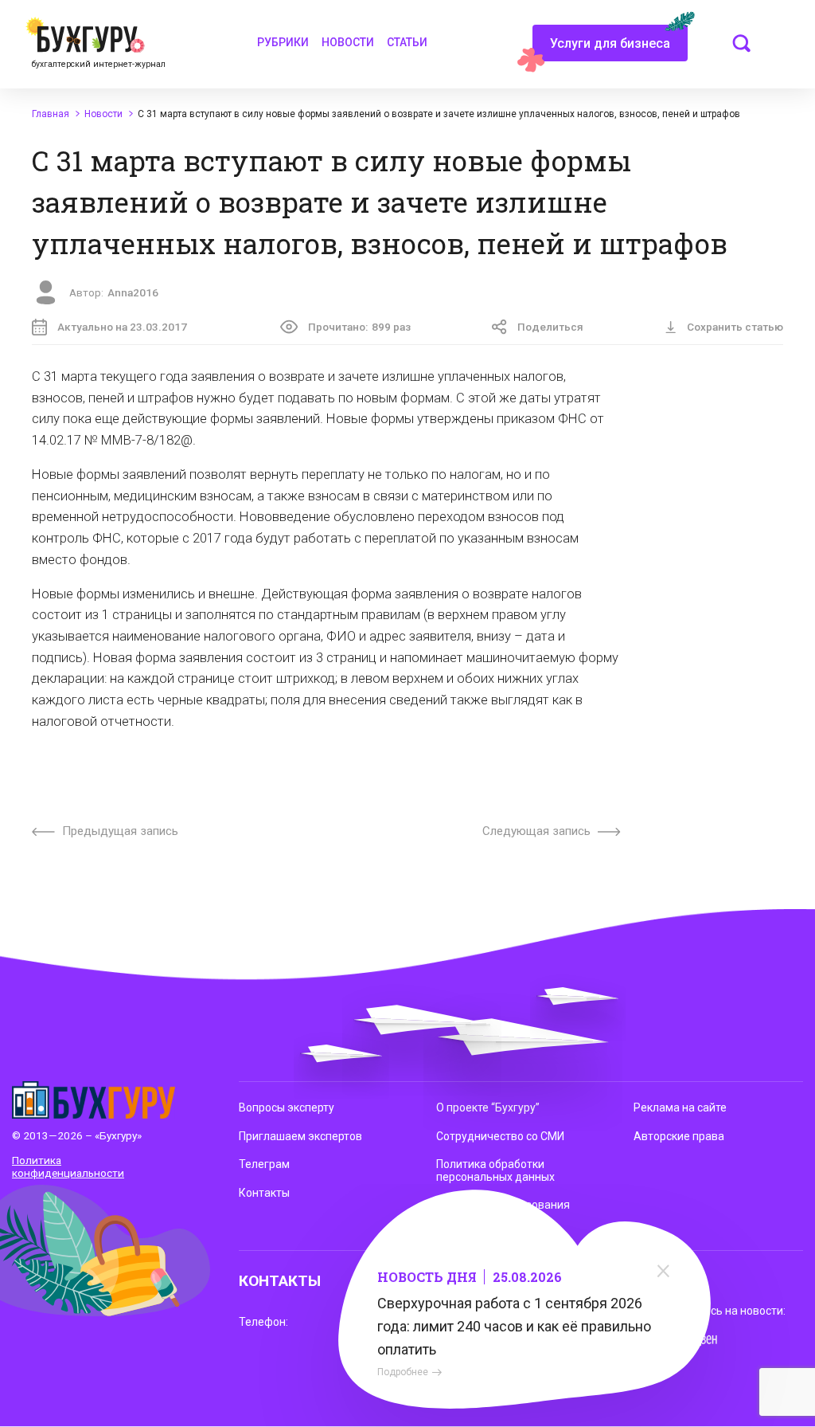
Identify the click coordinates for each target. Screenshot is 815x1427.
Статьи (407, 42)
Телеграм (264, 1164)
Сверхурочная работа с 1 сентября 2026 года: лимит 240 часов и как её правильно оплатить (514, 1326)
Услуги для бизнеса (610, 43)
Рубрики (283, 42)
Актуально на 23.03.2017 (122, 326)
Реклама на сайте (680, 1107)
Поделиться (550, 326)
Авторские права (679, 1136)
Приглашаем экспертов (300, 1136)
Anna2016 (132, 292)
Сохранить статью (735, 326)
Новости (348, 42)
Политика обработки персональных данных (495, 1170)
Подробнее (402, 1372)
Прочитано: (359, 326)
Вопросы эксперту (286, 1107)
